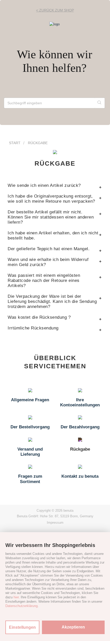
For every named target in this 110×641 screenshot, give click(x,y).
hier (16, 597)
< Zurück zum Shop (55, 10)
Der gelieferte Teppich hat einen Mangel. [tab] (49, 248)
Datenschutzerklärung (21, 606)
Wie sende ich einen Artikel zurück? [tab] (44, 185)
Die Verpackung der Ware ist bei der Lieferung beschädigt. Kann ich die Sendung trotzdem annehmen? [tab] (52, 301)
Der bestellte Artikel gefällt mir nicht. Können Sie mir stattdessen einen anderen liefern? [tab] (51, 217)
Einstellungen (22, 627)
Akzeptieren (73, 627)
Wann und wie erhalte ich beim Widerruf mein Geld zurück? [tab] (48, 262)
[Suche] (100, 103)
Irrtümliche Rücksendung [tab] (33, 328)
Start (14, 143)
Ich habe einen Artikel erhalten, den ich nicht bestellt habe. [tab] (53, 236)
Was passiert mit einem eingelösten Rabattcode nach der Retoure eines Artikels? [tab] (44, 280)
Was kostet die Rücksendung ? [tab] (39, 317)
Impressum (55, 522)
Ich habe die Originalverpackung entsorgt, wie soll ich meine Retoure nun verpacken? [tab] (51, 199)
